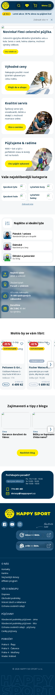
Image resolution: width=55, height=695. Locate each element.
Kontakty (5, 569)
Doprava (5, 594)
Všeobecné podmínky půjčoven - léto (19, 623)
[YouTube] (12, 524)
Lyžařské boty (37, 187)
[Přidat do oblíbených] (21, 343)
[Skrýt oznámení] (52, 20)
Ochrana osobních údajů (13, 606)
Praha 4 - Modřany (10, 652)
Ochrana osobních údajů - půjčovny (18, 627)
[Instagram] (20, 524)
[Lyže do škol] (35, 546)
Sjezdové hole (10, 196)
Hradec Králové (8, 656)
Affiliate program (9, 581)
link (1, 271)
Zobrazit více (39, 19)
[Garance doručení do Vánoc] (16, 425)
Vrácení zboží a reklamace (13, 602)
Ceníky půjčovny (9, 631)
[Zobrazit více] (27, 14)
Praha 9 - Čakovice (10, 648)
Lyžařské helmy (34, 196)
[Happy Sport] (5, 5)
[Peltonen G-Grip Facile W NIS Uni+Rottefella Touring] (13, 365)
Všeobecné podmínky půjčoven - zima (19, 619)
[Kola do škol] (35, 535)
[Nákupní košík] (35, 5)
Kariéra (4, 573)
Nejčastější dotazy (10, 577)
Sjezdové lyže (10, 187)
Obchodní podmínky (10, 598)
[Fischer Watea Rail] (39, 365)
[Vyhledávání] (18, 5)
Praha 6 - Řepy (8, 644)
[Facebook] (4, 524)
